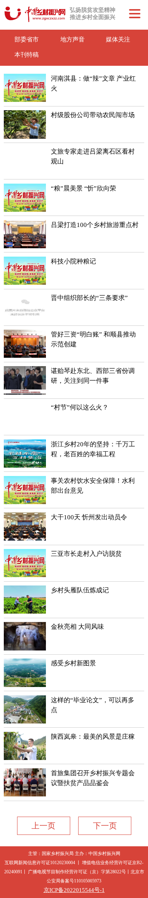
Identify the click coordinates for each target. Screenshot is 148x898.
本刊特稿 (26, 54)
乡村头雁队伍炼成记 (80, 590)
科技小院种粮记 (73, 261)
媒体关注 (118, 39)
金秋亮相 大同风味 (77, 626)
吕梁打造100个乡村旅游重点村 (95, 224)
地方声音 (72, 39)
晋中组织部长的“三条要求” (89, 297)
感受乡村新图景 (73, 663)
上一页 (43, 825)
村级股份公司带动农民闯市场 (93, 115)
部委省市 (26, 39)
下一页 (105, 825)
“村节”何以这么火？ (80, 407)
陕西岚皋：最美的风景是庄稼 (93, 736)
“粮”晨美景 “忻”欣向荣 (83, 188)
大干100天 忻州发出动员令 (89, 517)
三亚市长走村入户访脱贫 (86, 553)
